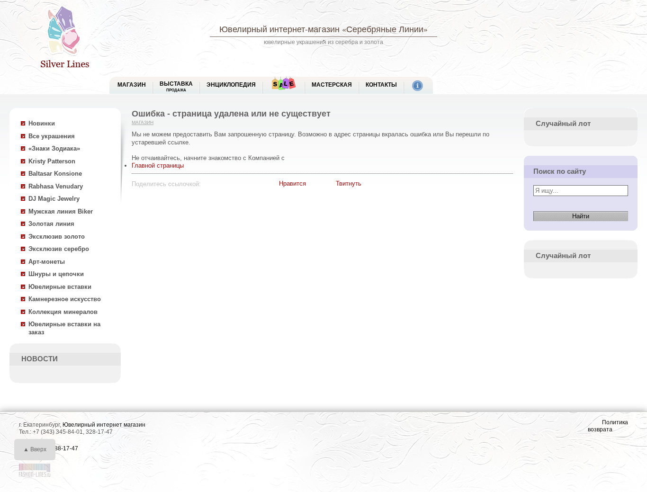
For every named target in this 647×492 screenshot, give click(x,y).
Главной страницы (158, 165)
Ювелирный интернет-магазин (279, 29)
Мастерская (332, 84)
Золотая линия (51, 223)
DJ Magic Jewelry (54, 198)
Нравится (292, 183)
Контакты (381, 84)
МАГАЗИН (131, 84)
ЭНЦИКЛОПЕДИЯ (231, 84)
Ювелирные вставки (59, 286)
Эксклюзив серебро (58, 248)
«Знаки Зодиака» (54, 148)
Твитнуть (348, 183)
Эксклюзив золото (56, 236)
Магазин (142, 122)
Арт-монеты (46, 261)
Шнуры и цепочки (56, 273)
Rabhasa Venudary (55, 186)
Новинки (41, 123)
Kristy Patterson (51, 161)
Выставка (176, 86)
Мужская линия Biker (60, 211)
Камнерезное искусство (64, 299)
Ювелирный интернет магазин (104, 424)
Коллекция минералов (63, 311)
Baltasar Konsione (55, 173)
